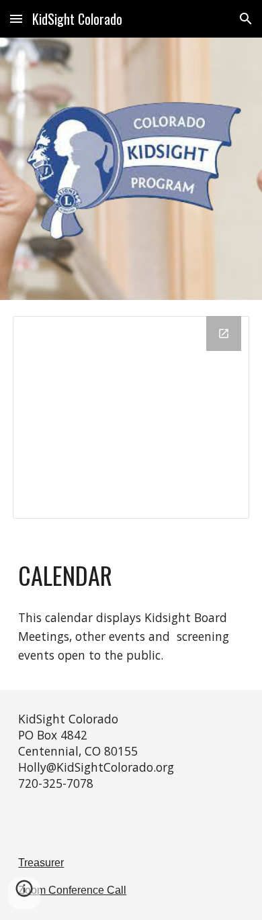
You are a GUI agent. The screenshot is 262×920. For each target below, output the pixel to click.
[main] (131, 575)
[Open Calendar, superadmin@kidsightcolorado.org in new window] (223, 333)
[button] (16, 18)
